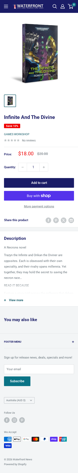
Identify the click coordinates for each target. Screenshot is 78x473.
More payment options (39, 206)
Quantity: (10, 167)
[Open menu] (6, 6)
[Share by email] (71, 220)
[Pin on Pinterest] (56, 220)
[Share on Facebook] (48, 220)
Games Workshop (16, 134)
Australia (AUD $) (16, 400)
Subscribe (17, 381)
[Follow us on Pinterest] (22, 420)
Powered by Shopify (15, 464)
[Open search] (55, 6)
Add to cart (39, 183)
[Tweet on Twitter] (63, 220)
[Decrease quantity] (22, 167)
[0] (70, 6)
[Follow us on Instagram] (14, 420)
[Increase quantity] (44, 167)
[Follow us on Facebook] (7, 420)
